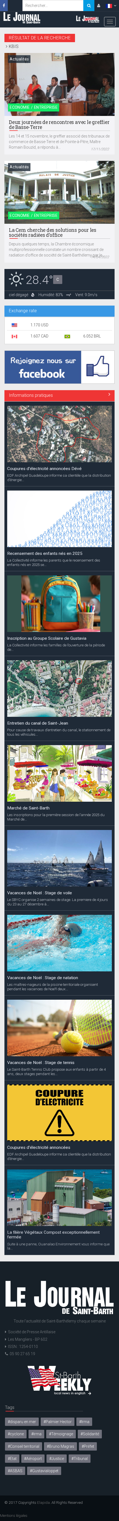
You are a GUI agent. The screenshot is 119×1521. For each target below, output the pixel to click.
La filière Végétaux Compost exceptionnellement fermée (53, 1235)
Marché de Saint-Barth (28, 808)
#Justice (56, 1458)
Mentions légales (13, 1515)
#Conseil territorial (23, 1446)
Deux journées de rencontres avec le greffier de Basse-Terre (59, 124)
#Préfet (88, 1446)
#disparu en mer (22, 1422)
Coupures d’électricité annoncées (38, 1147)
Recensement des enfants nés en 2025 (44, 553)
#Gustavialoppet (44, 1471)
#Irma (84, 1422)
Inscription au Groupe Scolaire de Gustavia (46, 638)
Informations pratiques (31, 395)
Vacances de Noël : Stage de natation (42, 977)
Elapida (43, 1502)
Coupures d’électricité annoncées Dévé (44, 468)
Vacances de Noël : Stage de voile (39, 892)
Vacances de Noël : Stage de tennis (40, 1062)
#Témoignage (61, 1434)
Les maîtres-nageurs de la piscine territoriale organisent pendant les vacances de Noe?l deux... (52, 986)
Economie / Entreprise (34, 107)
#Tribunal (79, 1458)
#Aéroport (33, 1458)
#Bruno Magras (60, 1446)
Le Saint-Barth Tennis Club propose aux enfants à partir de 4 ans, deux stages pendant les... (56, 1071)
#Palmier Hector (57, 1422)
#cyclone (16, 1434)
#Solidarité (90, 1434)
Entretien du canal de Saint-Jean (37, 723)
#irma (36, 1434)
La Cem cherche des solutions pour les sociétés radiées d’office (52, 232)
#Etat (12, 1458)
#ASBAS (15, 1471)
